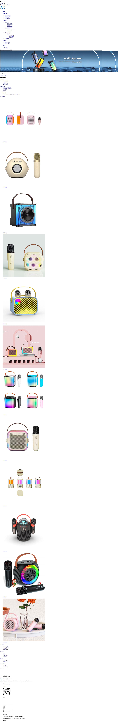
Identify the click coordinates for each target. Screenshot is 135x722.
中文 (1, 3)
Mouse (8, 34)
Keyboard (8, 33)
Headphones (2, 86)
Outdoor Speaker (9, 23)
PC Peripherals (7, 32)
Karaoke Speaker (9, 24)
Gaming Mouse (11, 35)
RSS (8, 4)
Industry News (7, 43)
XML (2, 4)
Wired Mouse (11, 37)
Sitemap (5, 4)
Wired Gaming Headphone (11, 29)
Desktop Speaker (9, 26)
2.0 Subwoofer (9, 27)
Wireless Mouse (11, 36)
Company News (7, 42)
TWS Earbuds (9, 30)
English (3, 3)
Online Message (5, 666)
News (4, 40)
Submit (4, 720)
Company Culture (8, 16)
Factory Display (7, 18)
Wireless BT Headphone (7, 87)
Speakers (6, 22)
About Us (5, 13)
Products (4, 20)
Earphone (8, 31)
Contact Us (5, 47)
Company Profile (7, 15)
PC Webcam (7, 38)
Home (4, 11)
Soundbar (8, 25)
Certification (7, 17)
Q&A (4, 45)
